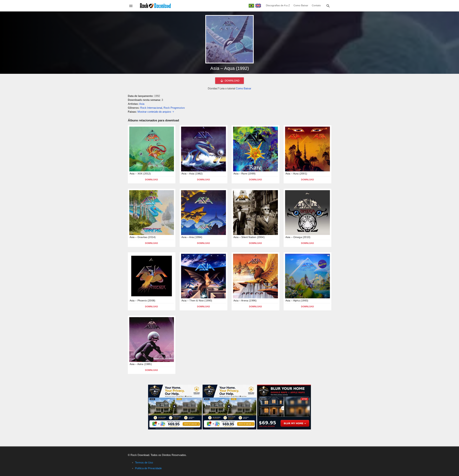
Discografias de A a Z (278, 5)
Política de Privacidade (148, 468)
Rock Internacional (151, 107)
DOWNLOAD (231, 80)
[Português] (251, 6)
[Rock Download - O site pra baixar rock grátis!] (155, 5)
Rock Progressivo (174, 107)
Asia (141, 103)
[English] (258, 5)
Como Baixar (301, 5)
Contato (316, 5)
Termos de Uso (144, 462)
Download (151, 179)
